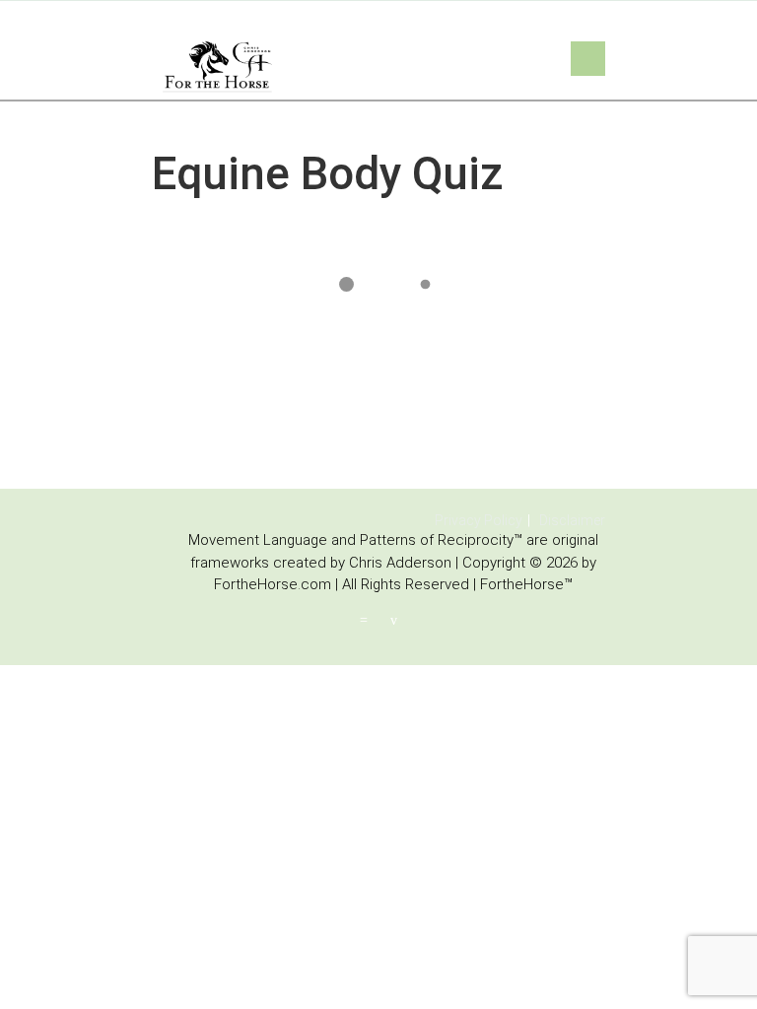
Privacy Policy (478, 520)
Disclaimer (572, 520)
